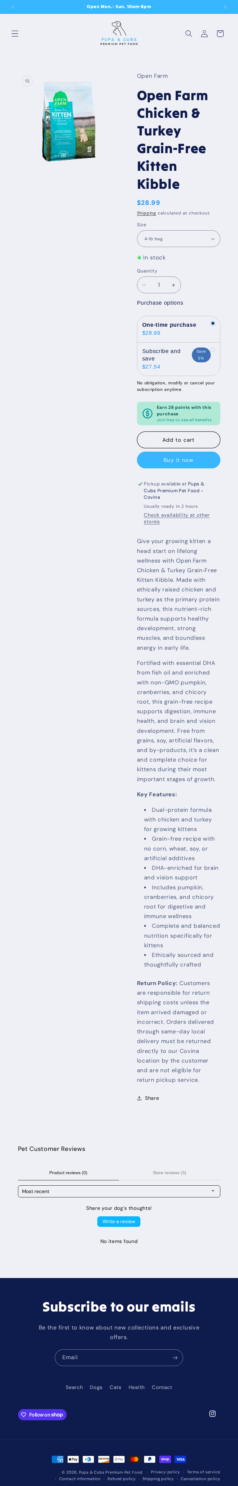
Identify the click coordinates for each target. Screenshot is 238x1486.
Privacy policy (165, 1472)
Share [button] (152, 1098)
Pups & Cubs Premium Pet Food (111, 1472)
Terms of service (203, 1472)
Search (74, 1387)
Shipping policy (158, 1478)
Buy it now (178, 460)
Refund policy (121, 1478)
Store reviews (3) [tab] (169, 1172)
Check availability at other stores (177, 518)
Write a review (119, 1221)
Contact (162, 1387)
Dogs (96, 1387)
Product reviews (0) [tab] (68, 1172)
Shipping (146, 213)
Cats (115, 1387)
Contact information (80, 1478)
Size (141, 225)
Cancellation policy (200, 1478)
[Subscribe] (175, 1357)
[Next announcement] (225, 7)
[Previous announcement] (13, 7)
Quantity (147, 271)
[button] (15, 34)
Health (137, 1387)
